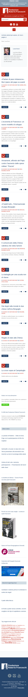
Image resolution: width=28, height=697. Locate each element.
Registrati (12, 1)
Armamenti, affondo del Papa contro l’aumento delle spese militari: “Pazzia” (12, 163)
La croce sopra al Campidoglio (13, 370)
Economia (3, 129)
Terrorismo (18, 643)
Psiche (9, 639)
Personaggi (20, 637)
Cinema (3, 627)
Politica (4, 639)
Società (3, 86)
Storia (14, 643)
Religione (3, 170)
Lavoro (18, 635)
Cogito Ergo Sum (13, 85)
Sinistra (3, 643)
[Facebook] (11, 24)
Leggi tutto (5, 107)
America (9, 625)
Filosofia (17, 632)
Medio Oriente (13, 637)
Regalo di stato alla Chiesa (11, 338)
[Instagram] (14, 24)
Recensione (16, 639)
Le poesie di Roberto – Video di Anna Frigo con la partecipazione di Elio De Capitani (12, 438)
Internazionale (4, 635)
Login (17, 1)
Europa (6, 632)
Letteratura (5, 637)
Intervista (22, 248)
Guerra (21, 85)
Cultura (22, 280)
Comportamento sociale (10, 627)
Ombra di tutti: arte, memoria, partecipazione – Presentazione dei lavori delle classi (13, 465)
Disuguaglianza (7, 630)
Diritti (24, 628)
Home (2, 41)
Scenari (13, 641)
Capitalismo (20, 625)
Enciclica (22, 209)
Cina (23, 625)
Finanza (22, 632)
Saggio (9, 641)
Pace (25, 85)
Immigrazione (18, 634)
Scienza (18, 641)
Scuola (6, 281)
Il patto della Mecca (7, 600)
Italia (16, 635)
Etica (2, 281)
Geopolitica (4, 634)
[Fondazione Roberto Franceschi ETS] (14, 10)
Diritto (2, 630)
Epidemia (21, 630)
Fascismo (11, 632)
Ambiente (4, 625)
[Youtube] (17, 24)
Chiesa (21, 127)
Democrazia (19, 629)
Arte (16, 625)
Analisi (13, 625)
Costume (4, 629)
